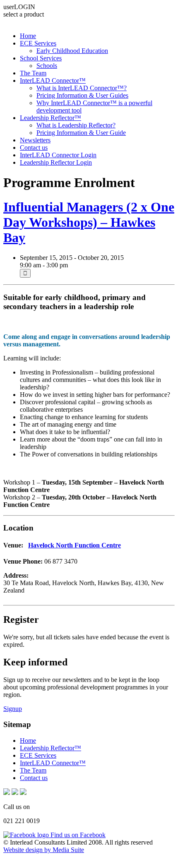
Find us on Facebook (77, 834)
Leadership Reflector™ (50, 117)
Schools (46, 65)
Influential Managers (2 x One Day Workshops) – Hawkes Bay (88, 222)
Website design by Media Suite (43, 849)
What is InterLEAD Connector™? (81, 87)
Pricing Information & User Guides (82, 95)
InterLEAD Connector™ (53, 80)
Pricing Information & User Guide (81, 132)
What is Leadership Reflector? (75, 125)
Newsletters (35, 140)
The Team (33, 73)
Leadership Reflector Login (56, 162)
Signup (12, 708)
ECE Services (38, 43)
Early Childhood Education (72, 50)
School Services (41, 58)
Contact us (34, 147)
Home (28, 35)
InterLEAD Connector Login (58, 154)
